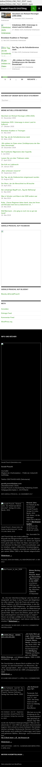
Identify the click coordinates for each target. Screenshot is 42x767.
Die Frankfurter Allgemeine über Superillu (16, 152)
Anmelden (5, 309)
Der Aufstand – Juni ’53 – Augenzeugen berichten (20, 746)
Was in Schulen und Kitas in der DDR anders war (19, 196)
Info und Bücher (8, 336)
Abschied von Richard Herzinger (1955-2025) (18, 116)
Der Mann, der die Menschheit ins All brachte (17, 183)
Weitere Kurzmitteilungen (12, 754)
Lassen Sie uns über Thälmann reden (15, 158)
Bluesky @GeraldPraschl (10, 294)
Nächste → (32, 79)
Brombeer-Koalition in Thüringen (14, 38)
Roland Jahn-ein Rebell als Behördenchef (18, 560)
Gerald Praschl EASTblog (14, 8)
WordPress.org (6, 322)
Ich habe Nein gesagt (9, 678)
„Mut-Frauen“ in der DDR (10, 625)
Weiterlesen (6, 555)
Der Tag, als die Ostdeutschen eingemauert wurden (20, 177)
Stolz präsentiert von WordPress (11, 764)
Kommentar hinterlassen (32, 30)
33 (22, 79)
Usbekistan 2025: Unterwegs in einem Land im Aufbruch (24, 26)
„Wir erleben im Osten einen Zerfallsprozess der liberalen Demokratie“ (23, 62)
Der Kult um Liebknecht (9, 164)
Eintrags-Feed (6, 313)
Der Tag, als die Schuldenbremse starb (15, 137)
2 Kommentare (34, 678)
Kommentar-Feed (7, 317)
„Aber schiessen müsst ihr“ (11, 171)
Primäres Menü (39, 8)
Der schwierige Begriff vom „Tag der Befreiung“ (18, 190)
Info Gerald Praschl (9, 494)
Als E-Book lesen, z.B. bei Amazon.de (15, 737)
